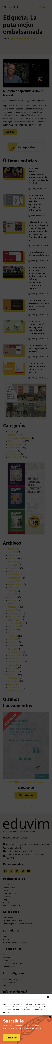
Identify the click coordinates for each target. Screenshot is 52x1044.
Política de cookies (11, 1040)
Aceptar (26, 1021)
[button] (48, 997)
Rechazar (26, 1028)
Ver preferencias (26, 1035)
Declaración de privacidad (29, 1040)
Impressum (44, 1040)
